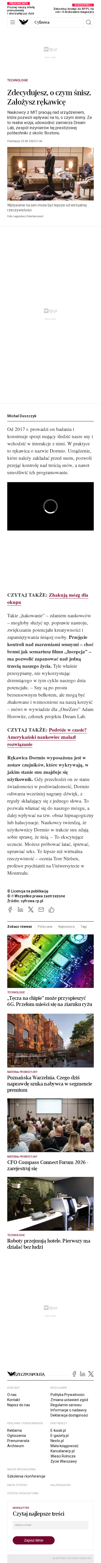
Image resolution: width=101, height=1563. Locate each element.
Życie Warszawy (64, 1461)
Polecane (45, 926)
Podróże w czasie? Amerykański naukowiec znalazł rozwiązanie (47, 737)
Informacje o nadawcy (69, 1410)
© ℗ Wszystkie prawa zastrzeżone (36, 896)
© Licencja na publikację (28, 891)
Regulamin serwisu (66, 1405)
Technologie (17, 80)
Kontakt (13, 1400)
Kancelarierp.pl (63, 1451)
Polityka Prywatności (67, 1395)
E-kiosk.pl (58, 1430)
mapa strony (17, 1485)
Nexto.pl (57, 1441)
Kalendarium (60, 1485)
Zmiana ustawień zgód (69, 1400)
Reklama (14, 1430)
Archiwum (15, 1446)
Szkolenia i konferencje (26, 1476)
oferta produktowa (23, 1493)
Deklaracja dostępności (69, 1415)
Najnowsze (66, 926)
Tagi (84, 926)
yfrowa (41, 22)
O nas (12, 1395)
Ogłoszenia (16, 1436)
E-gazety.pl (60, 1436)
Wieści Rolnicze (63, 1456)
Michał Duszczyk (22, 416)
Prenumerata (18, 1441)
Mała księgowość (64, 1446)
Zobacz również (19, 926)
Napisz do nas (18, 1405)
